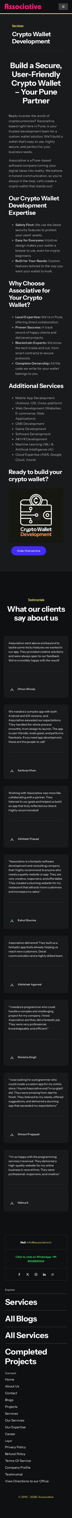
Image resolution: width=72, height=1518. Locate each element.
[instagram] (36, 1274)
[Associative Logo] (23, 5)
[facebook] (19, 1274)
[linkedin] (44, 1274)
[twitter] (27, 1274)
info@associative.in (39, 1242)
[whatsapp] (52, 1274)
